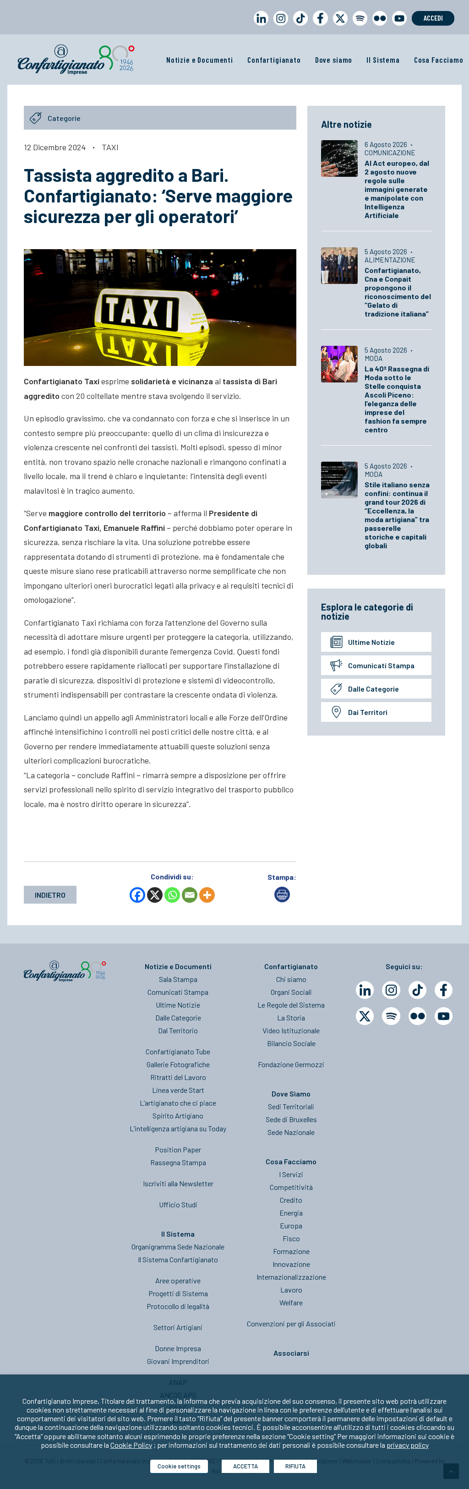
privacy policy (408, 1444)
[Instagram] (391, 990)
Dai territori (367, 712)
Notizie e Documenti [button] (199, 59)
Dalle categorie (373, 688)
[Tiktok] (417, 990)
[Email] (189, 895)
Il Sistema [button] (383, 59)
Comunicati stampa (381, 665)
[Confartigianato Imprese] (76, 60)
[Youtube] (444, 1016)
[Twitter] (365, 1016)
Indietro (50, 894)
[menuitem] (259, 26)
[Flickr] (417, 1016)
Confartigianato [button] (274, 59)
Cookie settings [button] (179, 1466)
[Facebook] (137, 895)
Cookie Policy (131, 1444)
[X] (155, 895)
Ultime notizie (371, 642)
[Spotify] (391, 1016)
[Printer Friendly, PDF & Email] (282, 899)
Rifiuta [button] (295, 1466)
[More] (207, 895)
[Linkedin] (365, 990)
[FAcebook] (444, 990)
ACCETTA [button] (245, 1466)
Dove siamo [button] (334, 59)
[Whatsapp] (172, 895)
